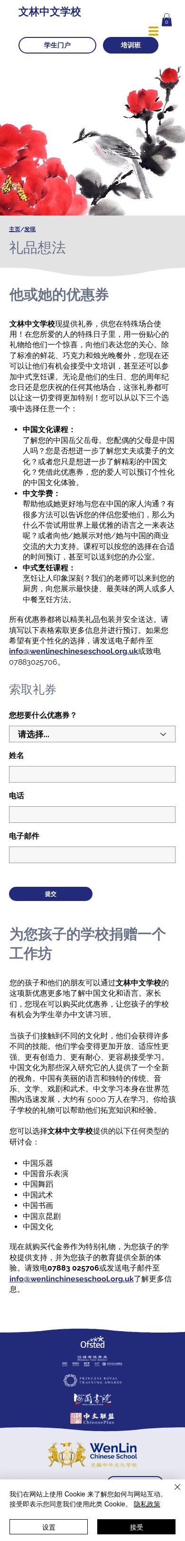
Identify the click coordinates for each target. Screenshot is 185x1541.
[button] (166, 19)
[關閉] (171, 1492)
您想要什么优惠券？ (43, 715)
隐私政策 (147, 1503)
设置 (49, 1527)
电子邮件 (24, 836)
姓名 (16, 755)
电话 (16, 796)
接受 (136, 1527)
